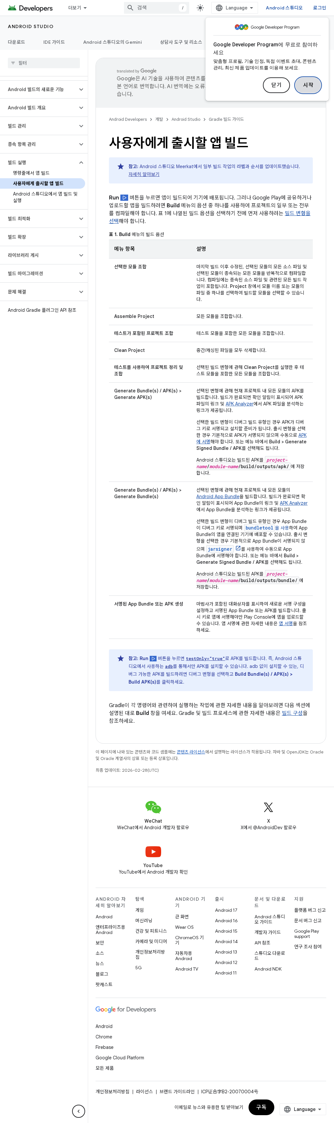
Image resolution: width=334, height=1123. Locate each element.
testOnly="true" (205, 658)
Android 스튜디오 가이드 (269, 919)
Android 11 (226, 973)
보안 (100, 943)
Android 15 (226, 931)
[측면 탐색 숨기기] (78, 1111)
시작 (308, 85)
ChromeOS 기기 (189, 940)
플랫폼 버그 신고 (310, 910)
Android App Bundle (217, 496)
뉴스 (100, 964)
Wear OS (184, 927)
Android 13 (226, 952)
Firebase (105, 1047)
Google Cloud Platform (120, 1058)
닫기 (276, 85)
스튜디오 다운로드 (269, 955)
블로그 (102, 974)
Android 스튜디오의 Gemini (112, 42)
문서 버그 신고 (308, 921)
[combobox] (156, 8)
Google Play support (306, 933)
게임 (139, 910)
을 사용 (267, 528)
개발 (159, 119)
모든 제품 (105, 1068)
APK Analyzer (239, 404)
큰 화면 (182, 917)
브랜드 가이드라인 (177, 1091)
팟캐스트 (104, 985)
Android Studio (30, 26)
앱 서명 (286, 623)
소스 (100, 953)
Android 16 (226, 921)
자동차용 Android (183, 955)
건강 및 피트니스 (151, 931)
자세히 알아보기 (144, 174)
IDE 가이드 (54, 42)
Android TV (186, 969)
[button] (38, 89)
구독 (261, 1107)
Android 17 (226, 910)
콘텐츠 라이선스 (191, 752)
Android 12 (226, 962)
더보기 (74, 8)
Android (104, 917)
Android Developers (128, 119)
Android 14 (226, 941)
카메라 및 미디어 (151, 941)
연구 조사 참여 (308, 947)
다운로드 (16, 42)
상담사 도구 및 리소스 (181, 42)
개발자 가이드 (267, 932)
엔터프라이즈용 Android (110, 929)
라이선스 (144, 1091)
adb (169, 666)
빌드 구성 (292, 713)
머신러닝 (143, 921)
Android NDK (267, 969)
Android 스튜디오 (284, 8)
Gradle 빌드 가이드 (226, 119)
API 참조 (262, 943)
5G (138, 968)
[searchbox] (44, 63)
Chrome (104, 1037)
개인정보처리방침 (150, 954)
